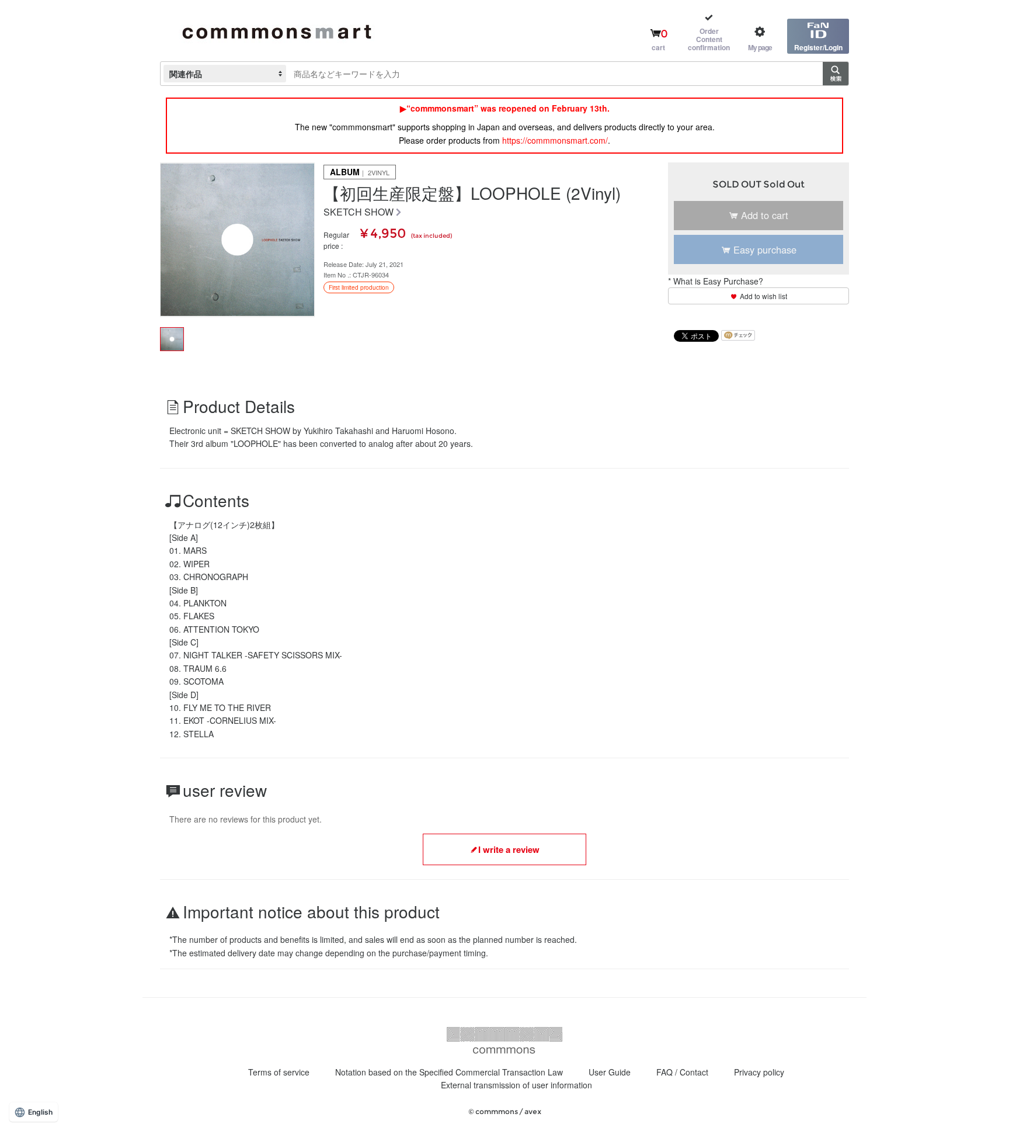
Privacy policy (759, 1072)
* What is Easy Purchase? (715, 281)
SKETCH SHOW (358, 212)
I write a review (509, 849)
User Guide (610, 1072)
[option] (237, 239)
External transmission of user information (516, 1085)
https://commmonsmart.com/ (555, 140)
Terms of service (278, 1072)
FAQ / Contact (682, 1072)
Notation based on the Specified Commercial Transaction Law (449, 1072)
